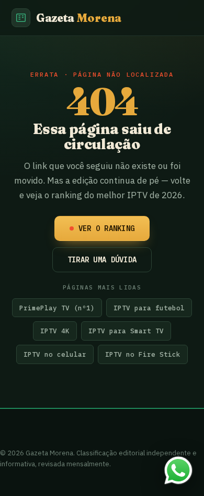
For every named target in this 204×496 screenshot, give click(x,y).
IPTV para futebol (149, 308)
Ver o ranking (106, 228)
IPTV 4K (55, 330)
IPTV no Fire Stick (142, 354)
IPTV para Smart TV (126, 330)
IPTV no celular (55, 354)
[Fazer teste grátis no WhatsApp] (178, 470)
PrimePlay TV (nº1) (57, 308)
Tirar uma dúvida (102, 259)
